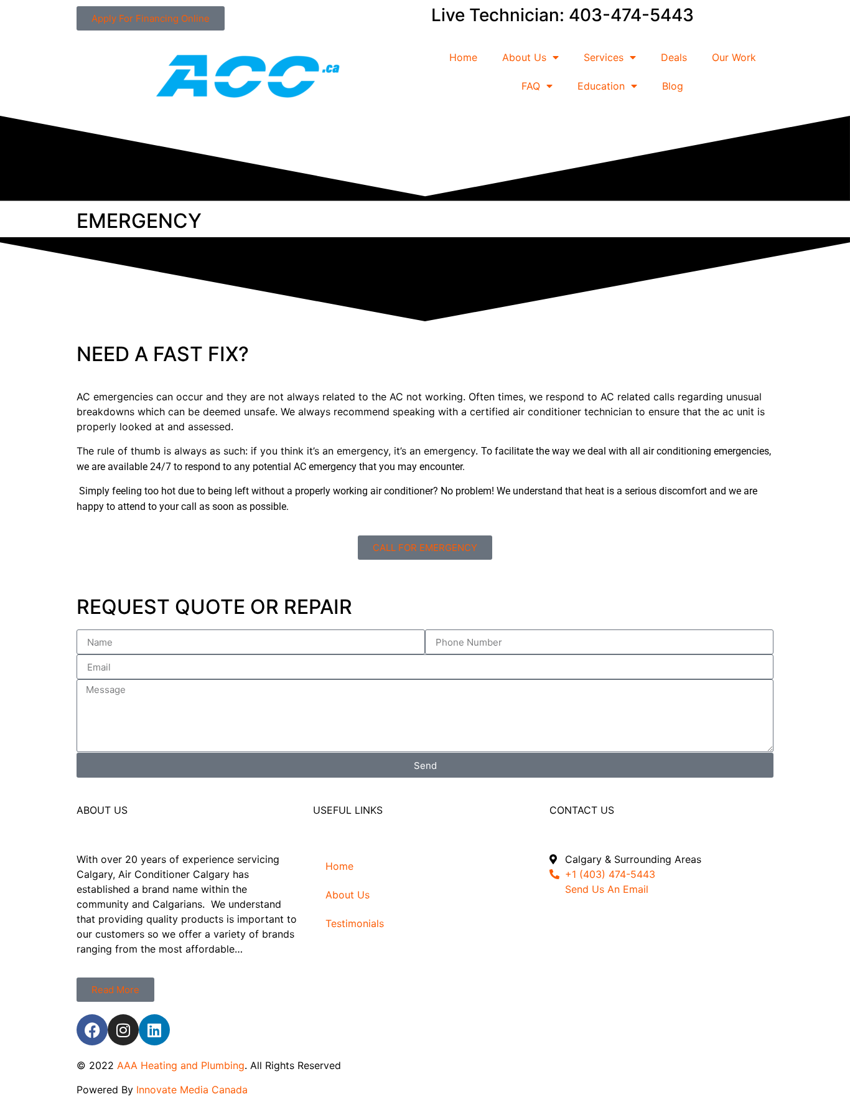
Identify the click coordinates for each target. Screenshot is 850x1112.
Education (601, 86)
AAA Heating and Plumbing (181, 1065)
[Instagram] (123, 1029)
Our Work (734, 57)
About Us (524, 57)
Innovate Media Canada (192, 1089)
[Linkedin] (154, 1029)
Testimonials (354, 923)
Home (463, 57)
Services (603, 57)
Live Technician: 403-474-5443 (562, 15)
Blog (672, 86)
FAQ (530, 86)
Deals (674, 57)
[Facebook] (92, 1029)
